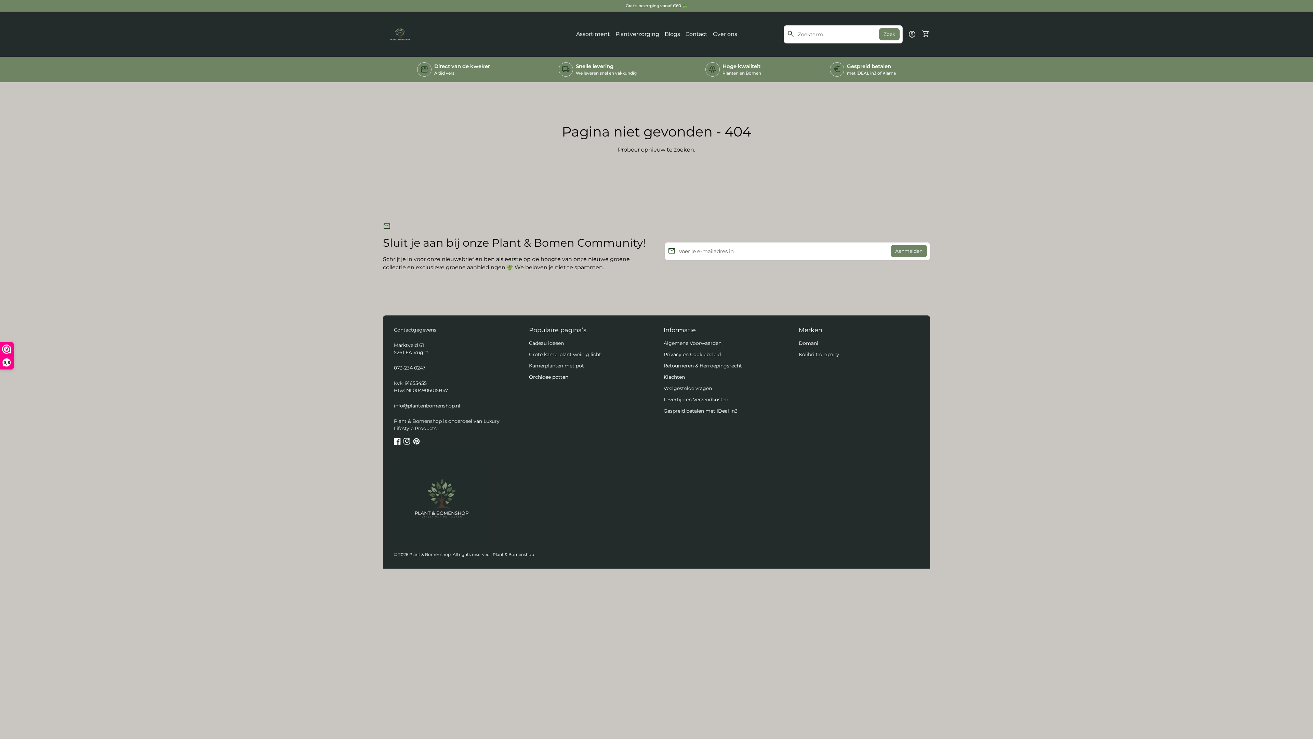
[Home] (400, 33)
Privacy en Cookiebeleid (692, 354)
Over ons (725, 34)
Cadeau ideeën (546, 343)
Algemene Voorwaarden (692, 343)
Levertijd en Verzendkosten (696, 400)
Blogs (672, 34)
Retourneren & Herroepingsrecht (703, 366)
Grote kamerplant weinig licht (565, 354)
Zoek (889, 34)
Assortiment (593, 34)
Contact (696, 34)
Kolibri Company (819, 354)
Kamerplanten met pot (556, 366)
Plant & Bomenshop (430, 554)
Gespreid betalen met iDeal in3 (701, 411)
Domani (808, 343)
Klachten (674, 377)
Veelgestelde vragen (688, 388)
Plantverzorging (637, 34)
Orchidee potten (548, 377)
